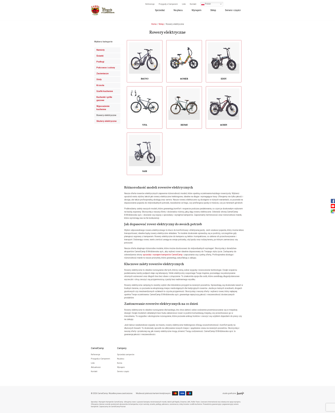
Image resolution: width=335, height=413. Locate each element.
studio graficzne (229, 393)
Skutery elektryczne (106, 121)
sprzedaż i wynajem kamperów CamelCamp (163, 254)
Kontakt (193, 4)
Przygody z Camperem (168, 4)
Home (154, 24)
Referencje (150, 4)
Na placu (178, 10)
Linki (184, 4)
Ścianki (100, 56)
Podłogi (100, 61)
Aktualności (96, 367)
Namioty (100, 50)
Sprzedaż (160, 10)
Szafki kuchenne (104, 91)
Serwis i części (233, 10)
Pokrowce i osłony (105, 67)
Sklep (213, 10)
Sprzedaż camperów (125, 354)
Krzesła (100, 85)
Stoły (99, 79)
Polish (207, 4)
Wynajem (196, 10)
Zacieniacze (102, 73)
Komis (119, 363)
